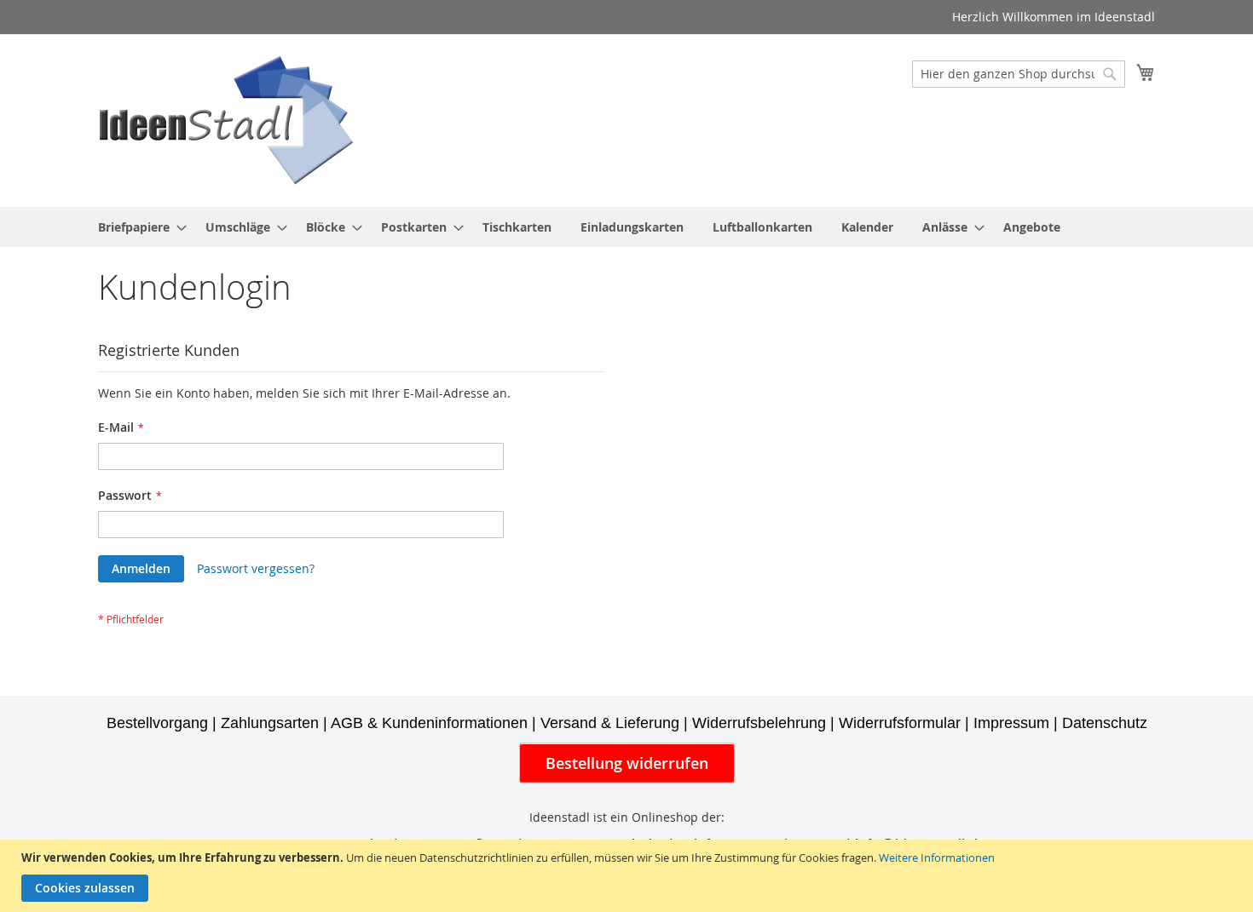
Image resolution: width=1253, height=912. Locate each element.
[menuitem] (137, 227)
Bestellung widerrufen (627, 763)
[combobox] (1018, 74)
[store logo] (226, 120)
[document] (628, 876)
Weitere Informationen (937, 857)
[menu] (626, 227)
